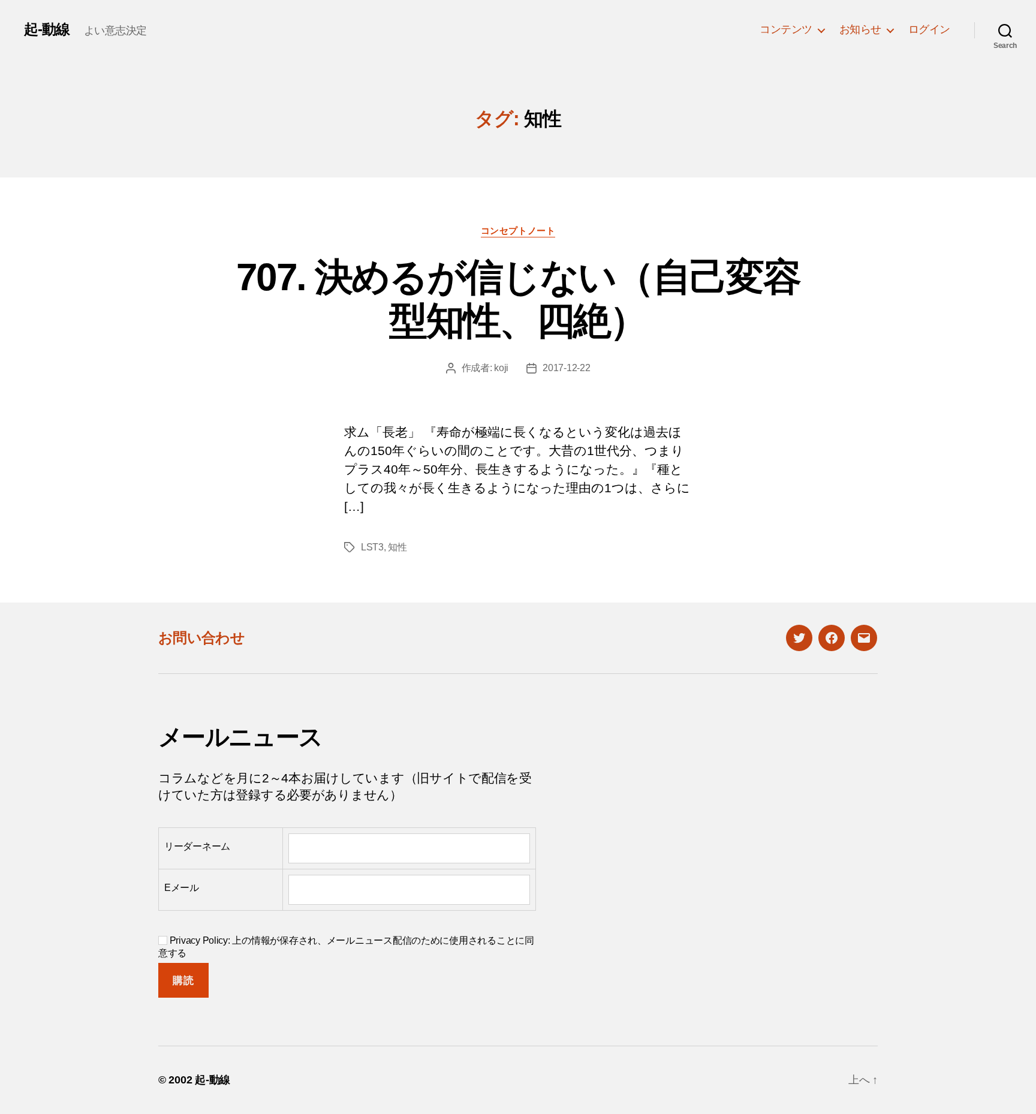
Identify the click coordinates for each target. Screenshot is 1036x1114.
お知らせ (860, 29)
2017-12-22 (566, 368)
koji (501, 368)
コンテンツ (786, 29)
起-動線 (47, 29)
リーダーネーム (197, 846)
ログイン (929, 29)
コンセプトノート (518, 230)
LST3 (372, 547)
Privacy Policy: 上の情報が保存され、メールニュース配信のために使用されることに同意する (346, 946)
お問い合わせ (201, 638)
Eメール (181, 888)
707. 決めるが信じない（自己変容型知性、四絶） (518, 298)
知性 (397, 547)
